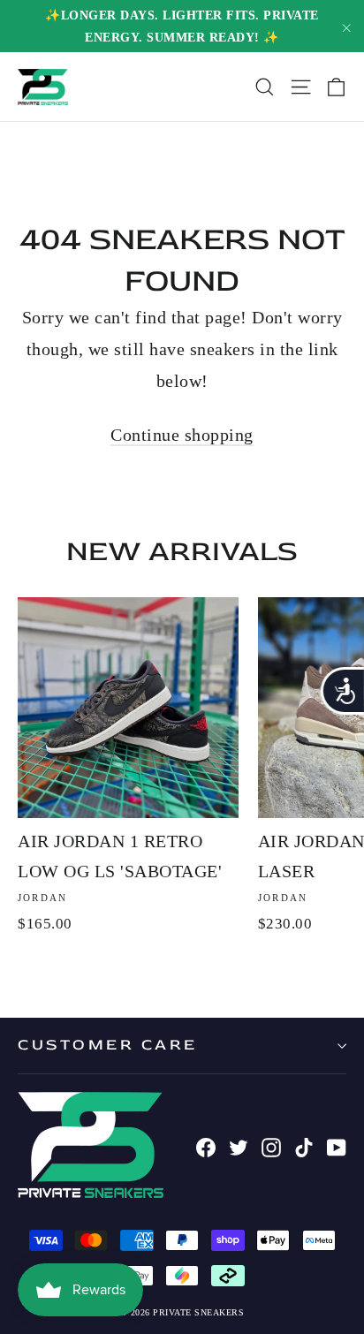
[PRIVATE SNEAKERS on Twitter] (238, 1145)
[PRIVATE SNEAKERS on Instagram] (271, 1145)
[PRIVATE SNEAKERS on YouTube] (336, 1145)
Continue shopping (182, 434)
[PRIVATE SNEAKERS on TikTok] (304, 1145)
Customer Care (108, 1045)
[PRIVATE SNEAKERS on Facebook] (206, 1145)
